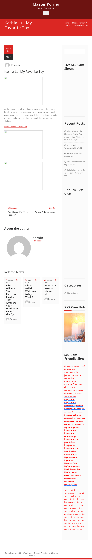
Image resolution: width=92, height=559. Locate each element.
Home (66, 23)
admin (17, 65)
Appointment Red (47, 553)
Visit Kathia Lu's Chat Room (15, 126)
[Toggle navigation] (46, 13)
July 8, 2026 (28, 281)
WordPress (27, 553)
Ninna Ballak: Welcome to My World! (30, 291)
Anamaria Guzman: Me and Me (50, 290)
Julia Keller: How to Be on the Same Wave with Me (74, 173)
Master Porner (78, 23)
